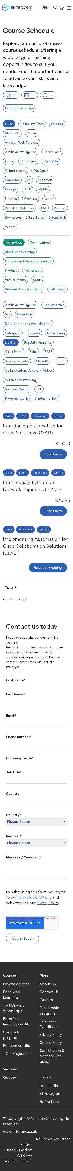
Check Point (52, 152)
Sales (33, 352)
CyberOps (24, 314)
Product (11, 270)
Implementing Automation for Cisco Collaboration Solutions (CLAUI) (35, 546)
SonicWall (58, 217)
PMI (44, 208)
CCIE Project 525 (17, 1053)
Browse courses (16, 984)
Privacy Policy (48, 903)
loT (39, 389)
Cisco (9, 124)
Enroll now (53, 454)
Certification (39, 242)
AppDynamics (53, 305)
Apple (31, 133)
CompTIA (51, 161)
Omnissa (30, 199)
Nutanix (11, 199)
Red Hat (60, 208)
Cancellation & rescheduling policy (52, 1056)
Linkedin (51, 1085)
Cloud (61, 361)
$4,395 (62, 500)
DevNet (11, 342)
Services (10, 1078)
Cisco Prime (13, 352)
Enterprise (12, 333)
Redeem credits (16, 1045)
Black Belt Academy (20, 252)
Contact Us (49, 992)
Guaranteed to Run (19, 108)
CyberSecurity (15, 171)
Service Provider (17, 361)
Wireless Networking (20, 380)
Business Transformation (23, 289)
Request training (48, 567)
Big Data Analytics (38, 342)
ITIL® (27, 189)
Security (34, 333)
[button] (47, 7)
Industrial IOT (47, 398)
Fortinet (57, 124)
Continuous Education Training (28, 261)
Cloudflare (28, 161)
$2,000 (62, 444)
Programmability (17, 398)
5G (7, 314)
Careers (46, 1000)
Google (10, 189)
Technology (14, 242)
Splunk (38, 280)
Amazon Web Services (21, 142)
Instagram (52, 1093)
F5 (29, 180)
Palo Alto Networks (19, 208)
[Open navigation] (69, 7)
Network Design (17, 389)
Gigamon (45, 180)
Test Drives (32, 270)
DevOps (39, 171)
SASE (48, 352)
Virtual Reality (15, 280)
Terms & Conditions (34, 897)
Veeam (10, 227)
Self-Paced (57, 289)
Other (49, 199)
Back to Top (17, 599)
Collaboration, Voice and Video (28, 370)
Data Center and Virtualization (28, 324)
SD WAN (42, 361)
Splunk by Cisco (32, 124)
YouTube (51, 1101)
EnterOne (12, 180)
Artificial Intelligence (20, 152)
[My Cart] (61, 7)
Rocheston (13, 217)
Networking (56, 333)
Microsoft (12, 133)
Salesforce (36, 217)
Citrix (9, 161)
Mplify (43, 189)
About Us (48, 984)
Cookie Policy (51, 1042)
